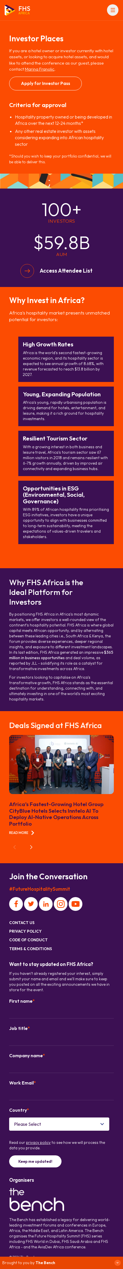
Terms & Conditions (30, 948)
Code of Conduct (28, 939)
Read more (18, 833)
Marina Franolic (39, 69)
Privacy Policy (25, 931)
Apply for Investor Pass (45, 83)
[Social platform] (16, 904)
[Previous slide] (14, 847)
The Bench (45, 1262)
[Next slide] (31, 847)
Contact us (22, 922)
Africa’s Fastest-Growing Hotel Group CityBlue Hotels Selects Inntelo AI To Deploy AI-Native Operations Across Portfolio (56, 814)
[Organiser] (36, 1200)
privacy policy (38, 1142)
